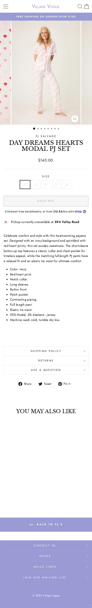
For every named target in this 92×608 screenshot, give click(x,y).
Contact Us (45, 545)
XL (67, 184)
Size (46, 176)
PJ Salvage (46, 136)
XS (25, 184)
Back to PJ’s (49, 524)
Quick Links (45, 566)
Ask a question (46, 370)
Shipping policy (46, 351)
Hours (45, 556)
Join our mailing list (45, 577)
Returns (46, 360)
